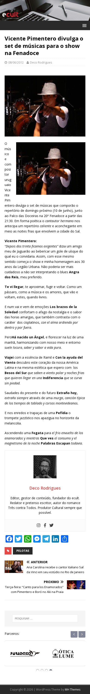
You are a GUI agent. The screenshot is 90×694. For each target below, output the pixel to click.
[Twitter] (51, 525)
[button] (83, 25)
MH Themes (72, 689)
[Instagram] (38, 525)
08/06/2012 (16, 62)
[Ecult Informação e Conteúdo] (45, 18)
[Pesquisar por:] (45, 618)
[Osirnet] (64, 654)
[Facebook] (45, 525)
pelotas (22, 551)
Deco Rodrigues (41, 62)
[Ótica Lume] (26, 654)
